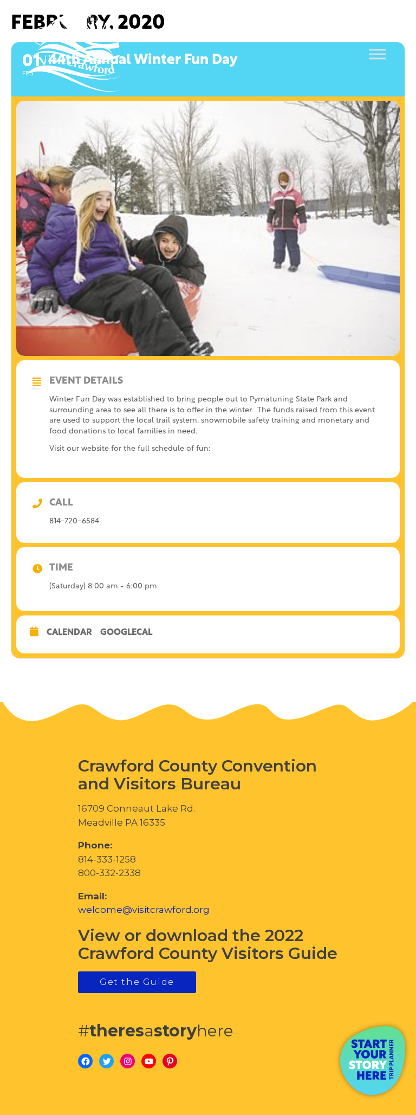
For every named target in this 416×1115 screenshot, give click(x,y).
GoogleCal (126, 632)
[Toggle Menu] (377, 54)
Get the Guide (137, 982)
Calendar (69, 632)
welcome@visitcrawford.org (144, 909)
